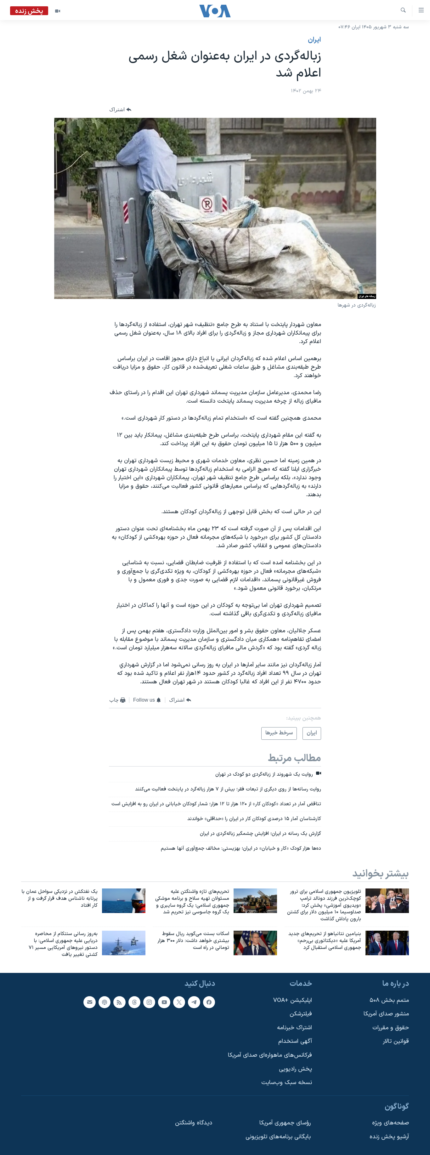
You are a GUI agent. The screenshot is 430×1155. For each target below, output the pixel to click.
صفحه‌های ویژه (390, 1123)
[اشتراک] (89, 1002)
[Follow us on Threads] (134, 1002)
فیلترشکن (301, 1014)
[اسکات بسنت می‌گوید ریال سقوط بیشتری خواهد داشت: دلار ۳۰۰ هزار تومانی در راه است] (255, 943)
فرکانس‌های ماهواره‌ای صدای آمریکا (270, 1055)
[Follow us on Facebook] (209, 1002)
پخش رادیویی (295, 1069)
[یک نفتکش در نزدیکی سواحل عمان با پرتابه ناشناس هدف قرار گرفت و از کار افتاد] (123, 900)
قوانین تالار (396, 1041)
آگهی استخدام (295, 1041)
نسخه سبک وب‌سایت (286, 1082)
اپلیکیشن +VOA (292, 1000)
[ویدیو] (57, 11)
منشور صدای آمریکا (386, 1014)
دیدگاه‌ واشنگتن (193, 1123)
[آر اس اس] (119, 1002)
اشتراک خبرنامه (294, 1027)
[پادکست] (104, 1002)
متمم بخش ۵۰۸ (389, 1000)
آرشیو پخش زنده (389, 1137)
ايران (314, 40)
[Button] (120, 110)
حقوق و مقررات (390, 1027)
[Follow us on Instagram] (149, 1002)
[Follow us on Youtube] (164, 1002)
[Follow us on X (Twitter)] (179, 1002)
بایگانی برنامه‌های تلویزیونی (278, 1137)
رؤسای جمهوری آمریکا (285, 1123)
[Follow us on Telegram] (194, 1002)
